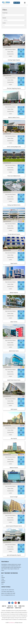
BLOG (15, 606)
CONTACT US (10, 606)
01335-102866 (7, 593)
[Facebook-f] (9, 603)
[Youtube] (16, 603)
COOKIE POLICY (18, 607)
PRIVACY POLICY (10, 607)
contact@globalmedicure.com (9, 595)
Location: (4, 22)
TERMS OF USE (21, 606)
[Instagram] (19, 603)
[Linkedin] (12, 603)
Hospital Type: (5, 12)
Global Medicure (12, 622)
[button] (16, 3)
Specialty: (4, 17)
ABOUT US (4, 606)
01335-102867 (12, 593)
